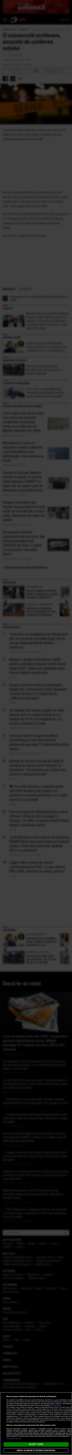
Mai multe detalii (56, 1405)
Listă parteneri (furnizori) (13, 1438)
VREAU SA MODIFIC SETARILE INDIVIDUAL (36, 1450)
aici (19, 1416)
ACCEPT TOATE (36, 1444)
